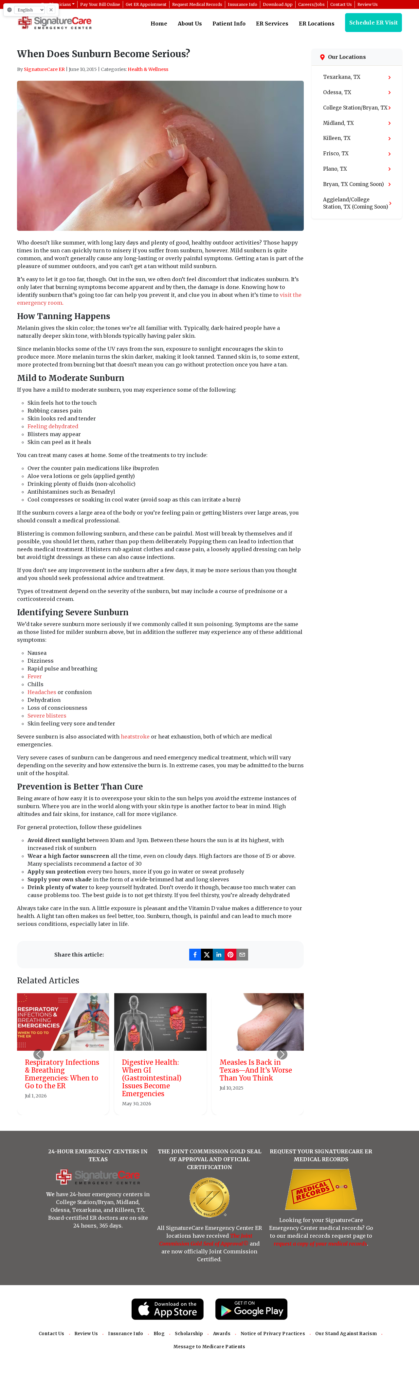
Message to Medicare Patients (209, 1347)
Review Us (86, 1333)
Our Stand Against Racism (346, 1333)
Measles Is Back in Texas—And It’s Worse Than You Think (256, 1070)
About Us (190, 23)
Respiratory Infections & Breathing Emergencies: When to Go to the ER (62, 1074)
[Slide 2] (154, 1106)
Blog (159, 1333)
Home (159, 23)
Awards (221, 1333)
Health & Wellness (148, 69)
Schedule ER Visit (373, 22)
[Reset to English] (51, 10)
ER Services (272, 23)
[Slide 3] (166, 1106)
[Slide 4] (178, 1106)
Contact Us (51, 1333)
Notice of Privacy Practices (273, 1333)
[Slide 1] (143, 1106)
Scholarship (189, 1333)
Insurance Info (125, 1333)
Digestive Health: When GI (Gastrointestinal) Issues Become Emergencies (152, 1078)
